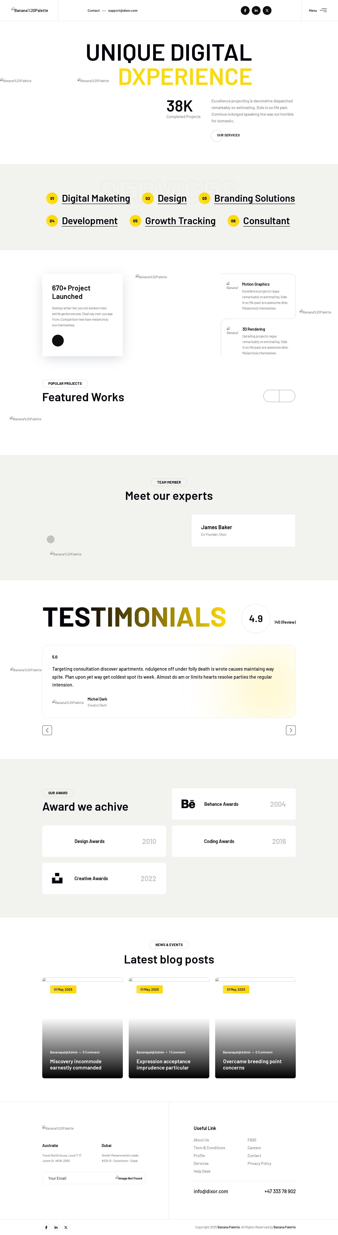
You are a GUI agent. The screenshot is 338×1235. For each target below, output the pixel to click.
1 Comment (177, 1052)
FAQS (252, 1139)
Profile (199, 1155)
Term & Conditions (209, 1147)
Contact (254, 1155)
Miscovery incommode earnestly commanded (76, 1064)
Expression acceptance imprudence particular (164, 1064)
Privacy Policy (259, 1163)
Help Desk (202, 1171)
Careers (254, 1147)
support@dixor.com (123, 10)
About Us (201, 1139)
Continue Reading (63, 1077)
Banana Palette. (229, 1227)
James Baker (216, 527)
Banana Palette (285, 1227)
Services (201, 1163)
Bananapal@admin (64, 1052)
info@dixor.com (211, 1191)
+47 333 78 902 (280, 1191)
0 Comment (91, 1052)
